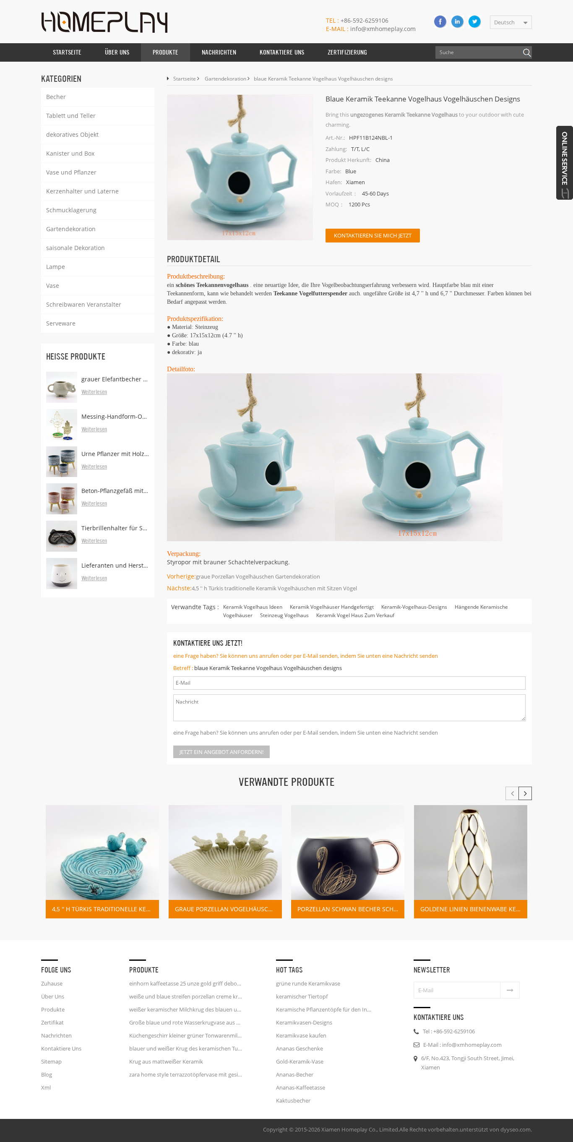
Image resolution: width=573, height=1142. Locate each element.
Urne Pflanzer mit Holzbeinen (115, 454)
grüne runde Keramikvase (308, 983)
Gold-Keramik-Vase (299, 1061)
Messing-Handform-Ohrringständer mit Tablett (115, 416)
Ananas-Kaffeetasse (300, 1087)
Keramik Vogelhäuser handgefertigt (332, 606)
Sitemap (51, 1061)
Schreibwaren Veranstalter (83, 304)
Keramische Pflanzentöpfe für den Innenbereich (325, 1009)
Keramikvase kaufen (301, 1035)
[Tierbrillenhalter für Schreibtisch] (61, 536)
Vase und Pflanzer (71, 172)
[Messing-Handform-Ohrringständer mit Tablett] (61, 424)
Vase (52, 285)
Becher (56, 97)
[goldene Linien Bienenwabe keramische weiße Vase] (470, 861)
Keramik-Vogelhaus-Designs (414, 606)
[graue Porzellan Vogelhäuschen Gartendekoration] (225, 861)
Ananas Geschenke (299, 1048)
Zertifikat (52, 1022)
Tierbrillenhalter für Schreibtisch (115, 528)
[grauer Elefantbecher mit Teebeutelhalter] (61, 387)
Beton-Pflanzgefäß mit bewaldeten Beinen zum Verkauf (115, 491)
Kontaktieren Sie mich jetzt (373, 235)
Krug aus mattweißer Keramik (166, 1061)
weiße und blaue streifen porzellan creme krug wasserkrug (185, 996)
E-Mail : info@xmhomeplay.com (462, 1044)
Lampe (55, 267)
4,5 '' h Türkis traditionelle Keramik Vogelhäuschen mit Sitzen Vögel (274, 588)
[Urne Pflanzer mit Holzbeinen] (61, 461)
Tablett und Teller (71, 116)
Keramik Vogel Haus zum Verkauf (355, 615)
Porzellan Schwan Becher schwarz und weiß (350, 909)
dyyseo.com (515, 1129)
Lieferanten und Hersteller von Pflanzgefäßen (115, 565)
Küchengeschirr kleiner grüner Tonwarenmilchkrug (185, 1035)
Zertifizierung (347, 52)
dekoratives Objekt (72, 134)
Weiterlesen (94, 392)
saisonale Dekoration (75, 248)
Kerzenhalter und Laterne (82, 191)
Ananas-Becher (294, 1074)
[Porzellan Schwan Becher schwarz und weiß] (347, 861)
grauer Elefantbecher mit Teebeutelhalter (115, 379)
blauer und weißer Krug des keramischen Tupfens (185, 1048)
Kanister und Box (70, 153)
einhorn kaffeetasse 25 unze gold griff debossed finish (185, 983)
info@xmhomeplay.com (371, 29)
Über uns (117, 52)
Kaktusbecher (293, 1100)
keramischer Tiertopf (302, 996)
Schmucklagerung (71, 210)
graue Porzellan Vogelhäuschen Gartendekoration (258, 576)
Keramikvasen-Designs (304, 1022)
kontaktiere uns (282, 52)
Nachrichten (219, 52)
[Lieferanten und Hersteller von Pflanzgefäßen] (61, 573)
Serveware (61, 323)
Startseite (67, 52)
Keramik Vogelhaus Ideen (252, 606)
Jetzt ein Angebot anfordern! (221, 752)
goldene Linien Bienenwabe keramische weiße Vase (473, 909)
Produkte (165, 52)
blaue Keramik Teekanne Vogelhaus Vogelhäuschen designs (268, 668)
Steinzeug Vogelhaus (284, 615)
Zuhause (52, 983)
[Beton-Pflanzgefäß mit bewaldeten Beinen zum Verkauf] (61, 498)
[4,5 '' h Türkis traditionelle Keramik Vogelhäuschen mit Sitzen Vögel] (102, 861)
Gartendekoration (71, 229)
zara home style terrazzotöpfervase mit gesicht (185, 1074)
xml (46, 1087)
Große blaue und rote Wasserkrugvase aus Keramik (185, 1022)
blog (46, 1074)
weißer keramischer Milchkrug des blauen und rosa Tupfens (185, 1009)
